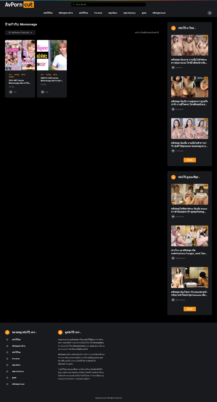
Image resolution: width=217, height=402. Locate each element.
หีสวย (23, 75)
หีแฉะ (76, 369)
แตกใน (85, 349)
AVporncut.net (64, 340)
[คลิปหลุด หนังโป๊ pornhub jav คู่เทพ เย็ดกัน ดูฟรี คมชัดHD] (19, 4)
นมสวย (96, 358)
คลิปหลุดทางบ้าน (66, 13)
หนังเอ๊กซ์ (96, 369)
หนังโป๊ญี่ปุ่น (89, 340)
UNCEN (90, 361)
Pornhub (98, 13)
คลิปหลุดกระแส (159, 13)
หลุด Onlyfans (129, 13)
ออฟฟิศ (11, 77)
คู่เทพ (144, 13)
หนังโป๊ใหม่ (47, 13)
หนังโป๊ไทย (83, 13)
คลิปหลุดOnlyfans (79, 346)
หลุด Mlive (112, 13)
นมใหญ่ (16, 75)
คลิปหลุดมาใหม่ (77, 340)
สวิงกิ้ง (80, 361)
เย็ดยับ (79, 349)
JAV (10, 75)
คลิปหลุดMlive (98, 343)
